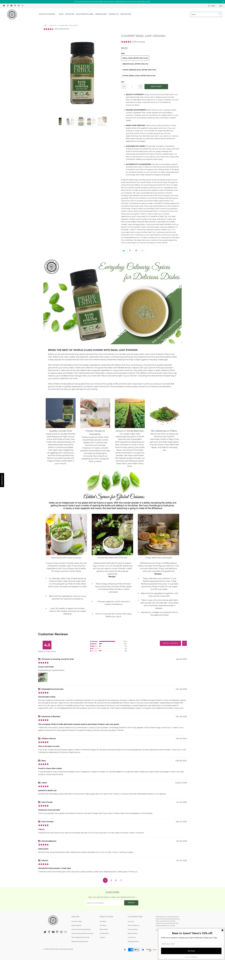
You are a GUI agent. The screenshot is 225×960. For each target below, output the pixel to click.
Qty (122, 82)
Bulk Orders (104, 929)
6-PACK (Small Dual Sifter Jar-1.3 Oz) (138, 76)
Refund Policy (133, 933)
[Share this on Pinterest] (136, 250)
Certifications (104, 933)
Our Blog (103, 921)
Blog (61, 14)
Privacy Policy (133, 929)
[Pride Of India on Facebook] (8, 6)
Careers (102, 937)
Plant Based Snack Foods (80, 937)
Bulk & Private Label (85, 14)
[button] (184, 643)
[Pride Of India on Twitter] (4, 6)
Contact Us (113, 14)
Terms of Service (133, 925)
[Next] (115, 73)
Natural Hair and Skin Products (82, 933)
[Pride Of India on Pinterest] (15, 6)
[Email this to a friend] (142, 250)
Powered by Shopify (66, 949)
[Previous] (47, 73)
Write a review (170, 643)
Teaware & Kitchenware (79, 941)
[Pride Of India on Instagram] (19, 6)
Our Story (69, 14)
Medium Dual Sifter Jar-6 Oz (135, 64)
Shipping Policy (133, 941)
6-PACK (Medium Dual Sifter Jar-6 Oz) (139, 70)
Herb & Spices (76, 925)
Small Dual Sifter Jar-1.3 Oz (135, 58)
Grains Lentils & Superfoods (81, 929)
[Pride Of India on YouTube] (11, 6)
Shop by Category (47, 14)
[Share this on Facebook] (130, 250)
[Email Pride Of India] (22, 6)
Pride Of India (53, 949)
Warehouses (101, 14)
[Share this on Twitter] (123, 250)
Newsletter (125, 14)
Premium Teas (76, 921)
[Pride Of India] (19, 14)
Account (131, 921)
